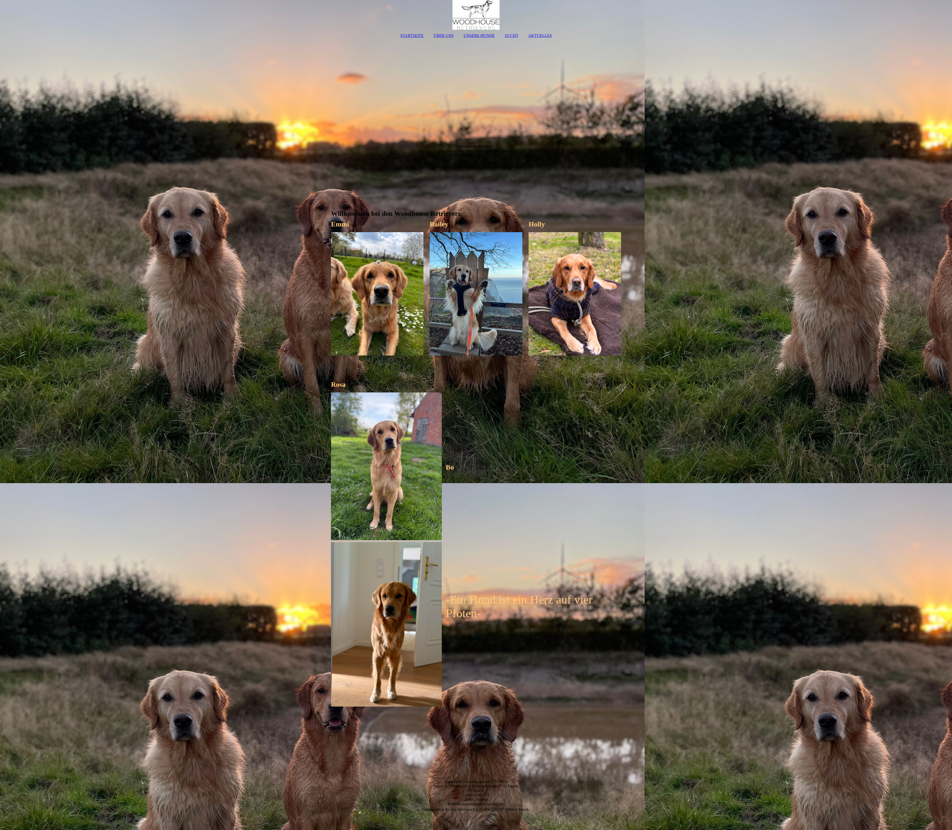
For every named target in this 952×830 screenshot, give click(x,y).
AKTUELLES (540, 35)
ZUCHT (511, 35)
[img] (476, 15)
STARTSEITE (412, 35)
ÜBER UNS (444, 35)
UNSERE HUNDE (479, 35)
